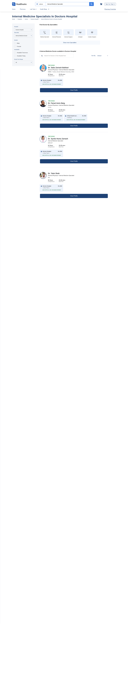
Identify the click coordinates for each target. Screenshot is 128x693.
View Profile (74, 90)
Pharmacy (23, 9)
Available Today (21, 56)
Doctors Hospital (34, 19)
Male (18, 43)
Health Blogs (43, 9)
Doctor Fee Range (18, 59)
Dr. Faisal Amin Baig (56, 103)
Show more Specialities (69, 42)
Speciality (16, 32)
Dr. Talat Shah (54, 173)
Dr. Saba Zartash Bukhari (58, 68)
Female (19, 46)
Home (13, 9)
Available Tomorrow (22, 52)
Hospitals (20, 19)
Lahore (26, 19)
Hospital (16, 26)
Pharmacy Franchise (110, 9)
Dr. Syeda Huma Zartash (58, 139)
